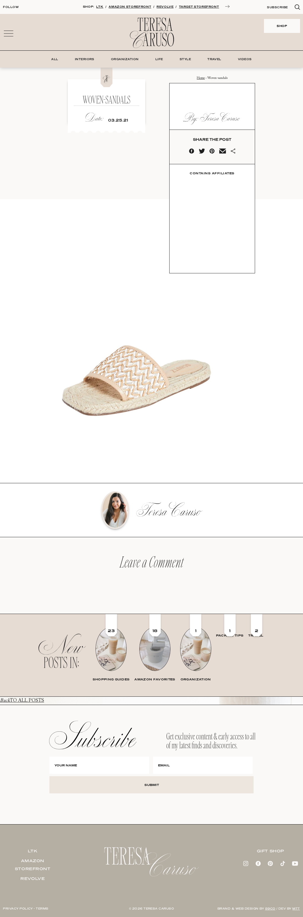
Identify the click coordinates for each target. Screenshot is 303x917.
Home (201, 78)
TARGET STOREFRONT (199, 6)
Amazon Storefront (33, 864)
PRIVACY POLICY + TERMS (26, 908)
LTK (99, 6)
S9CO (270, 908)
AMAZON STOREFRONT (130, 6)
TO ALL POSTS (22, 700)
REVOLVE (165, 6)
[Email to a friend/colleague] (222, 152)
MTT (296, 908)
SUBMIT (151, 785)
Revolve (32, 878)
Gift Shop (270, 851)
